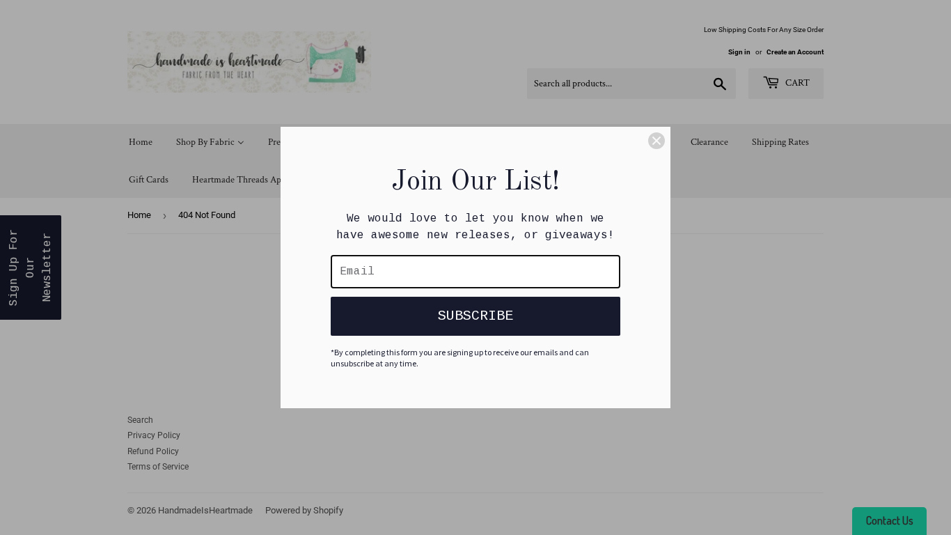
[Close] (656, 140)
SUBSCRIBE (475, 316)
